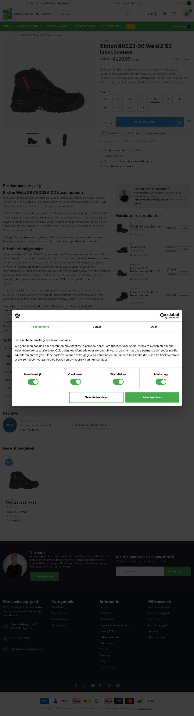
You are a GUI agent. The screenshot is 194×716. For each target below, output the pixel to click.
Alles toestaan (152, 397)
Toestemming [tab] (40, 326)
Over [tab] (154, 326)
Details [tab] (97, 326)
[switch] (75, 382)
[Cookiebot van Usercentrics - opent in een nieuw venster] (162, 316)
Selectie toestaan (96, 397)
